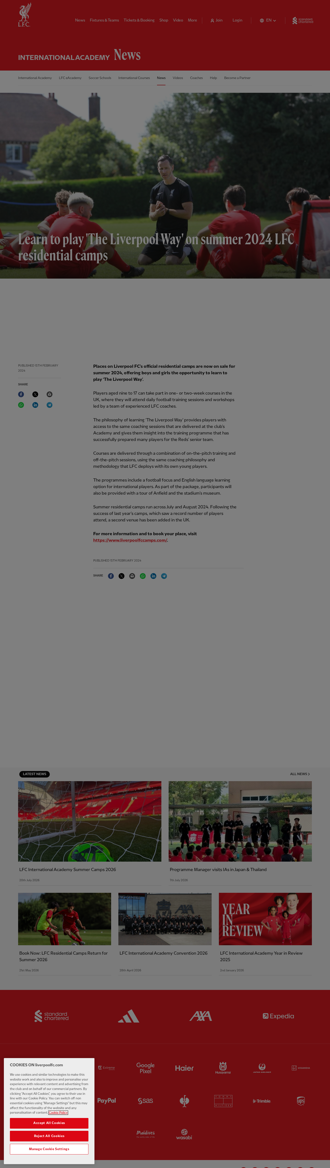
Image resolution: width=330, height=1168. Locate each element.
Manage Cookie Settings (49, 1149)
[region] (49, 1111)
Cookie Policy (58, 1112)
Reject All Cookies (49, 1136)
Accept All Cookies (49, 1123)
